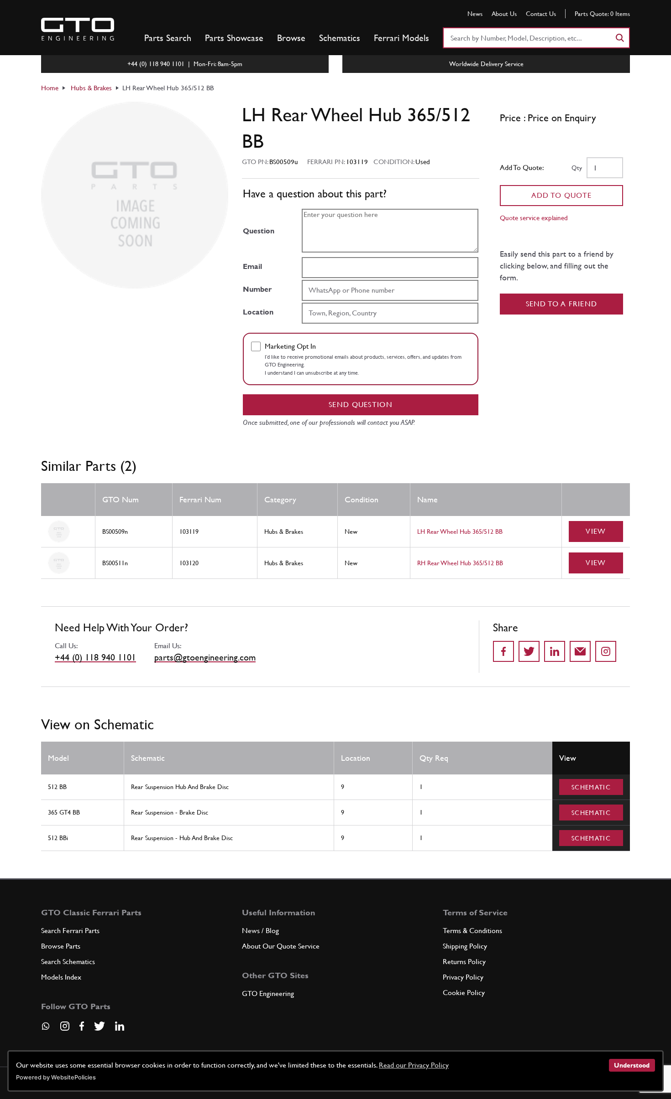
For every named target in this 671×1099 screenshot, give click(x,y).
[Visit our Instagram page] (65, 1026)
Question (258, 231)
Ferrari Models (401, 37)
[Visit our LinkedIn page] (119, 1026)
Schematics (339, 37)
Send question (361, 404)
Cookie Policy (464, 992)
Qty (576, 167)
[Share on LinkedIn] (554, 651)
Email (252, 266)
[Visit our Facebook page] (82, 1026)
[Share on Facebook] (503, 651)
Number (257, 289)
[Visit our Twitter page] (99, 1026)
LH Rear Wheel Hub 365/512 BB (460, 531)
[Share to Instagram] (605, 651)
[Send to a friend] (580, 651)
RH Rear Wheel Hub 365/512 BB (460, 563)
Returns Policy (464, 961)
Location (258, 312)
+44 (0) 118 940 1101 (95, 657)
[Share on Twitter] (529, 651)
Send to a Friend (562, 303)
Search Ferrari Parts (70, 930)
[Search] (619, 37)
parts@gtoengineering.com (205, 657)
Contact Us (541, 13)
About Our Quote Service (281, 946)
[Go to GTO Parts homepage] (77, 29)
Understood (632, 1065)
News (474, 13)
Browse (291, 37)
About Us (504, 13)
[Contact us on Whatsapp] (46, 1029)
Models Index (61, 977)
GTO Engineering (268, 993)
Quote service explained (534, 218)
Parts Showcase (234, 37)
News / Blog (260, 930)
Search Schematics (68, 961)
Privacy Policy (463, 977)
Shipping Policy (465, 946)
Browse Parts (60, 946)
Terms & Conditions (472, 930)
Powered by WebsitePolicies (56, 1077)
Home (49, 88)
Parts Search (167, 37)
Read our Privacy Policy (414, 1065)
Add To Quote (561, 195)
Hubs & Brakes (91, 88)
